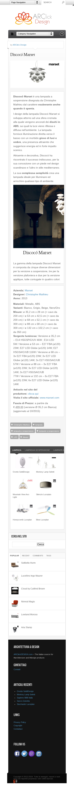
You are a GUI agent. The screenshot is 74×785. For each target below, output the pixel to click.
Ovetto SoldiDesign (21, 472)
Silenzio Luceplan (43, 494)
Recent (25, 556)
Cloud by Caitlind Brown (33, 588)
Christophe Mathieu (37, 294)
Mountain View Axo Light (21, 495)
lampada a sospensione (24, 431)
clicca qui (33, 393)
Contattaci (18, 729)
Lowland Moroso (29, 614)
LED (15, 437)
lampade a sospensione (49, 431)
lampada (39, 425)
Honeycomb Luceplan (22, 520)
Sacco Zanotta (23, 701)
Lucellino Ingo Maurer (32, 576)
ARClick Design (19, 45)
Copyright (18, 725)
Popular (14, 556)
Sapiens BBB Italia (25, 698)
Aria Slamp (26, 627)
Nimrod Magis (28, 601)
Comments (38, 556)
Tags (48, 556)
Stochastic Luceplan (25, 704)
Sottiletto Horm (28, 563)
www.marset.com (49, 397)
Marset (29, 290)
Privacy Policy (20, 722)
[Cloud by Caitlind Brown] (14, 590)
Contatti (17, 669)
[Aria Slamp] (14, 629)
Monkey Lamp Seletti (45, 472)
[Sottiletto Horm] (14, 564)
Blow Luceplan (42, 520)
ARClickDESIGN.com (23, 654)
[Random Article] (62, 34)
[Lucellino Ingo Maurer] (14, 577)
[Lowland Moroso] (14, 616)
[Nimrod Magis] (14, 603)
